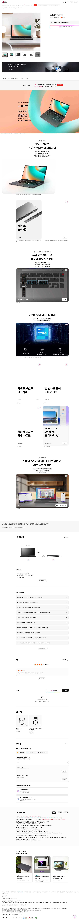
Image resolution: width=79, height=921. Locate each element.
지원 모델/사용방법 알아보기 (60, 505)
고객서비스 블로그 (11, 914)
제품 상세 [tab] (4, 78)
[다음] (68, 869)
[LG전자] (5, 2)
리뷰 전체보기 (41, 678)
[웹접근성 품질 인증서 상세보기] (36, 918)
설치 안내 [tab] (66, 812)
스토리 (23, 5)
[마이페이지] (65, 2)
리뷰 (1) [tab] (12, 78)
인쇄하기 (67, 537)
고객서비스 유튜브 (5, 914)
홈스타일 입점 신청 (5, 893)
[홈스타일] (35, 5)
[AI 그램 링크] (18, 508)
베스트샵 (26, 5)
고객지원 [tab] (26, 78)
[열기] (29, 757)
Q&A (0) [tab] (17, 78)
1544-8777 (39, 86)
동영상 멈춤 (67, 354)
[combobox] (42, 762)
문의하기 (65, 690)
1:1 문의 (15, 898)
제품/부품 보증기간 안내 (42, 752)
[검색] (63, 2)
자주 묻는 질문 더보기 (41, 648)
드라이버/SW (31, 752)
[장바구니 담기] (26, 725)
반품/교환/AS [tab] (60, 812)
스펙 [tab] (8, 78)
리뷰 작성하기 (64, 659)
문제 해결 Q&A (21, 752)
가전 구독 (9, 5)
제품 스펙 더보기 (41, 580)
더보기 (64, 237)
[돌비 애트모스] (18, 446)
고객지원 (13, 5)
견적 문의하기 (60, 84)
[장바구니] (68, 2)
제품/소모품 (4, 5)
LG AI (30, 5)
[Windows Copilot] (46, 446)
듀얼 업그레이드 (18, 302)
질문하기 (54, 690)
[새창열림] (40, 5)
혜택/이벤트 (18, 5)
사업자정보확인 (22, 908)
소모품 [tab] (22, 78)
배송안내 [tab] (54, 812)
